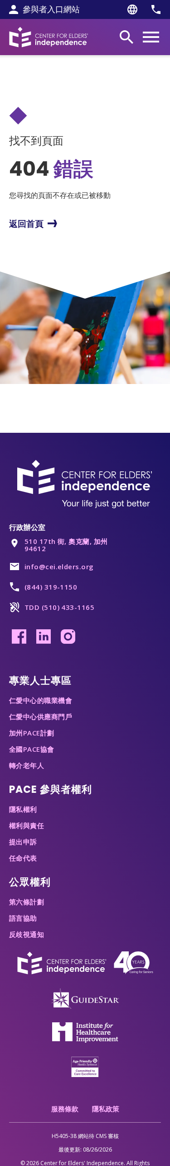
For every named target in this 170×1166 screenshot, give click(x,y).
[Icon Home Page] (48, 37)
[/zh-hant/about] (85, 962)
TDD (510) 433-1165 (59, 607)
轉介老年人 (26, 765)
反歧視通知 (26, 934)
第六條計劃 (26, 901)
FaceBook (19, 636)
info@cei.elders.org (59, 566)
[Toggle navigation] (151, 37)
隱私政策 (105, 1108)
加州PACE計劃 (31, 732)
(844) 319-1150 (50, 586)
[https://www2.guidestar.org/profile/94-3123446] (85, 998)
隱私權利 (23, 809)
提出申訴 (23, 841)
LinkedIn (43, 636)
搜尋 (126, 37)
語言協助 (23, 917)
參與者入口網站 (51, 9)
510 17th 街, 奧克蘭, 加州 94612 (66, 545)
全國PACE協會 (31, 749)
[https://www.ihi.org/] (85, 1032)
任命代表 (23, 857)
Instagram (68, 636)
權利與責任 (26, 825)
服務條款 (64, 1108)
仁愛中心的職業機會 (40, 700)
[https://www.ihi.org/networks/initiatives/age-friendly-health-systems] (85, 1066)
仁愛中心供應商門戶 (40, 716)
